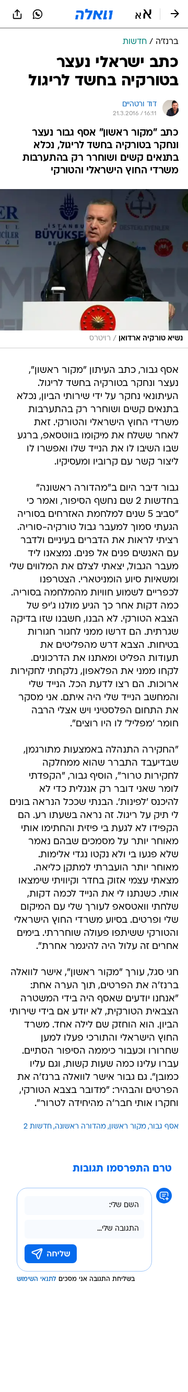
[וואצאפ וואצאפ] (37, 14)
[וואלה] (94, 14)
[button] (143, 14)
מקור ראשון (127, 1126)
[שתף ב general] (17, 14)
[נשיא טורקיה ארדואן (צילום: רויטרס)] (94, 268)
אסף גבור (164, 1126)
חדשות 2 (38, 1126)
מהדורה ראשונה (80, 1126)
